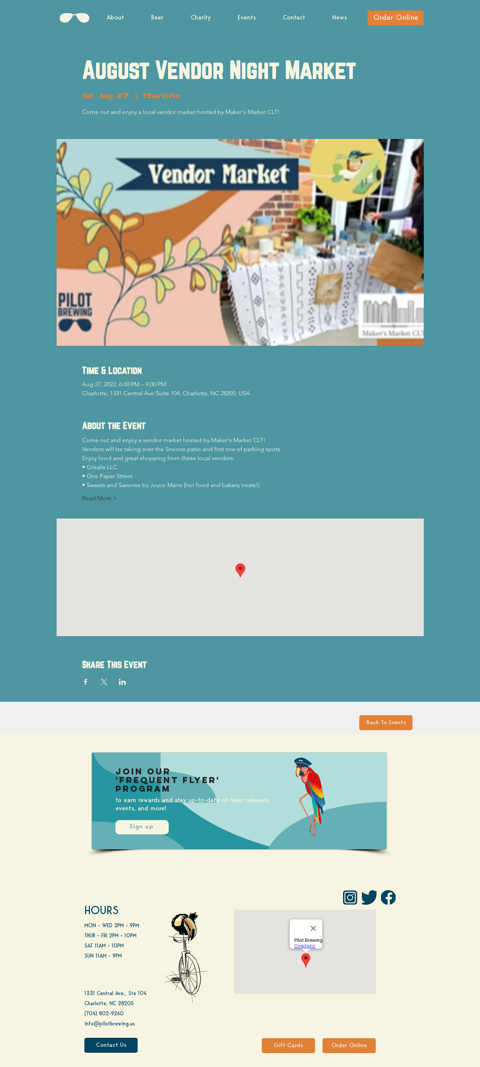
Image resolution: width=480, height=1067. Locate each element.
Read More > (99, 498)
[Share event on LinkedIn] (122, 682)
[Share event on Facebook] (85, 682)
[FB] (388, 897)
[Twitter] (369, 897)
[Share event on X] (104, 682)
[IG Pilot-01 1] (350, 897)
